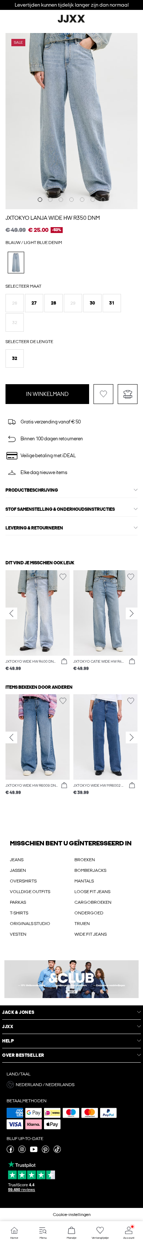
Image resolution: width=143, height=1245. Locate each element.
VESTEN (18, 934)
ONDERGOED (88, 912)
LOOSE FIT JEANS (92, 891)
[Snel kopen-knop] (64, 661)
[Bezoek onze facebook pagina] (10, 1151)
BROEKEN (84, 859)
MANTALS (84, 881)
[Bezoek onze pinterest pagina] (45, 1151)
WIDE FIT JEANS (90, 934)
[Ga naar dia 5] (82, 199)
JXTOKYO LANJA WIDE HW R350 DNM (53, 218)
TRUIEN (82, 923)
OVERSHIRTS (23, 881)
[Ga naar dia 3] (61, 199)
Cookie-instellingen (72, 1214)
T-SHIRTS (19, 912)
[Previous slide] (11, 613)
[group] (38, 621)
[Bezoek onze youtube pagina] (33, 1151)
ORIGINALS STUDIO (30, 923)
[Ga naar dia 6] (93, 199)
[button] (15, 303)
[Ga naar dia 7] (103, 199)
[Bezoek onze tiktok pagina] (57, 1151)
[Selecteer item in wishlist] (103, 394)
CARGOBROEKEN (92, 902)
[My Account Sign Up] (71, 979)
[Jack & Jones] (71, 21)
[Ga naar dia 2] (50, 199)
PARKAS (18, 902)
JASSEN (18, 870)
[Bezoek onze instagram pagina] (22, 1151)
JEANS (16, 859)
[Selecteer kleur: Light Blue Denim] (16, 262)
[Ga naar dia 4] (71, 199)
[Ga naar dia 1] (40, 199)
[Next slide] (132, 613)
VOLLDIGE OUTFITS (30, 891)
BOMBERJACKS (90, 870)
